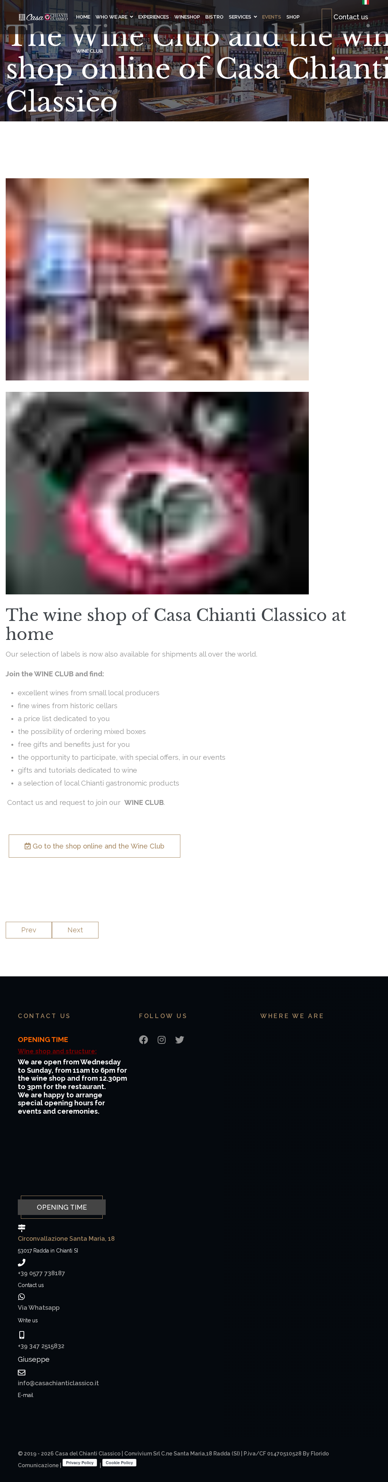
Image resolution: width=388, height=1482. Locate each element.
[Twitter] (179, 1040)
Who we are (111, 17)
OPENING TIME (62, 1207)
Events (271, 17)
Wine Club (89, 51)
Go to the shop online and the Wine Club (97, 846)
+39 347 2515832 (41, 1346)
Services (240, 17)
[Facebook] (143, 1040)
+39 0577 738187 (41, 1273)
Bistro (214, 17)
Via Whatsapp (38, 1307)
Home (83, 17)
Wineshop (187, 17)
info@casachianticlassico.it (58, 1383)
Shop (293, 17)
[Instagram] (162, 1040)
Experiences (153, 17)
